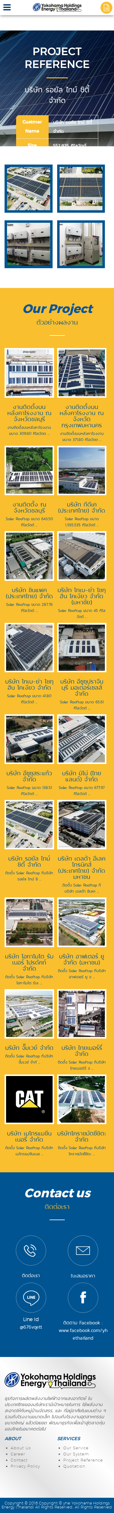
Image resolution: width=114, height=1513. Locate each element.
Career (18, 1454)
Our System (76, 1454)
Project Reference (83, 1460)
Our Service (76, 1448)
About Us (21, 1448)
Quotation (74, 1467)
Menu (7, 9)
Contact (19, 1460)
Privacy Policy (25, 1467)
